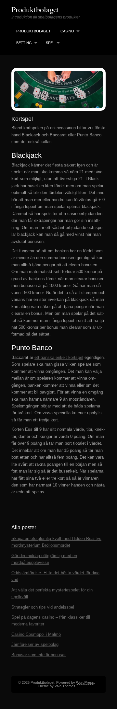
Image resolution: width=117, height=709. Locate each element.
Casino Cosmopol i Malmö (36, 634)
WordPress (85, 682)
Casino (67, 31)
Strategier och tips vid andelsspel (42, 607)
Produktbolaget (35, 9)
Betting (24, 43)
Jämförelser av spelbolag (34, 644)
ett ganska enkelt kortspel (58, 357)
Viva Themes (65, 686)
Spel (50, 43)
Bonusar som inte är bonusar (38, 654)
